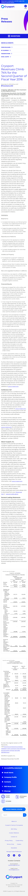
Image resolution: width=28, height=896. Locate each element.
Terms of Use (10, 844)
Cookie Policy (19, 840)
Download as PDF (8, 86)
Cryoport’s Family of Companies (14, 825)
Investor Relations (14, 833)
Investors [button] (15, 36)
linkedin (19, 855)
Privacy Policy (9, 840)
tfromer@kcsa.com (14, 869)
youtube (9, 855)
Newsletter (14, 848)
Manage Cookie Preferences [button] (14, 851)
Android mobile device (12, 494)
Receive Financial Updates (14, 809)
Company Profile (10, 777)
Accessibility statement (13, 768)
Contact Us (14, 836)
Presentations (5, 53)
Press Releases (5, 47)
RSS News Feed (10, 786)
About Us (14, 821)
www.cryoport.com (13, 386)
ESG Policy (14, 829)
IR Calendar (5, 50)
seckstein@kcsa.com (14, 865)
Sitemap (7, 791)
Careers (19, 844)
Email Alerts (5, 56)
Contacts (7, 782)
